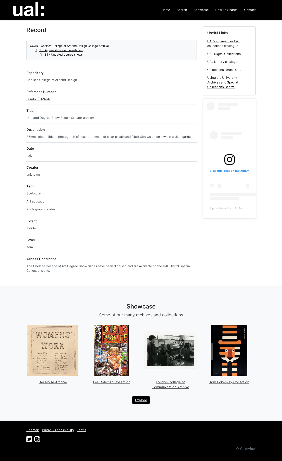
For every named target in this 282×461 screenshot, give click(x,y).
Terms (81, 430)
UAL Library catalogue (223, 62)
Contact (250, 10)
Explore (141, 400)
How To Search (226, 10)
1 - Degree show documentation (61, 50)
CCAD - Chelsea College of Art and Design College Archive (69, 46)
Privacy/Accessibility (58, 430)
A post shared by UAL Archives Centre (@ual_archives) (246, 208)
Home (165, 10)
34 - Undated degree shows (63, 54)
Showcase (201, 10)
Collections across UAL (224, 70)
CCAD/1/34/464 (38, 99)
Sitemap (32, 430)
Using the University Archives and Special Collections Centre (222, 82)
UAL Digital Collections (224, 54)
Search (182, 10)
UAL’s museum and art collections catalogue (223, 43)
